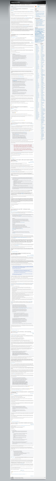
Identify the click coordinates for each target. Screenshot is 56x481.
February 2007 (37, 112)
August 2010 (37, 78)
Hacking (42, 76)
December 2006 (37, 114)
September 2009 (37, 87)
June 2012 (37, 61)
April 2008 (37, 101)
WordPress (12, 478)
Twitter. (29, 11)
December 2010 (37, 75)
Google (12, 207)
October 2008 (37, 96)
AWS (39, 30)
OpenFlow (44, 36)
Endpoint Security (43, 70)
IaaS (40, 35)
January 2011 (37, 74)
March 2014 (37, 49)
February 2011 (37, 73)
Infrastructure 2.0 (43, 83)
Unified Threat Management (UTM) (42, 128)
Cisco (43, 30)
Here (14, 109)
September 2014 (37, 48)
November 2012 (37, 57)
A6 (35, 28)
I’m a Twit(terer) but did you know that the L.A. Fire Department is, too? (19, 8)
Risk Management (17, 421)
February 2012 (37, 64)
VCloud (40, 39)
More (17, 59)
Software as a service (37, 38)
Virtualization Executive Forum (24, 425)
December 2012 (37, 56)
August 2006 (37, 117)
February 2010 (37, 83)
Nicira (40, 36)
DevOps (42, 65)
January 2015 (37, 47)
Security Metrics (42, 114)
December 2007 (37, 104)
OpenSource (20, 215)
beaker (17, 161)
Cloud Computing (39, 32)
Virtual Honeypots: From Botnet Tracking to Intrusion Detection (20, 237)
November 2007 (37, 105)
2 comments (32, 161)
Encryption (42, 69)
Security (42, 37)
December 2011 (37, 66)
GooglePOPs (22, 193)
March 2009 (37, 92)
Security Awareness (43, 110)
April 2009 (37, 91)
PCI (41, 101)
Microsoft (39, 36)
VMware (36, 42)
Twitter (39, 6)
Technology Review (43, 124)
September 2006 (37, 116)
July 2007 (37, 108)
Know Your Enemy (22, 222)
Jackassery (42, 88)
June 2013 (37, 52)
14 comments (32, 393)
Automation (42, 48)
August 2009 (37, 88)
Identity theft (42, 78)
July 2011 (37, 69)
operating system (15, 80)
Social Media (42, 118)
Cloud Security (38, 34)
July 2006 (37, 118)
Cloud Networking (38, 33)
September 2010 (37, 77)
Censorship (42, 51)
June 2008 (37, 99)
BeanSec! (42, 49)
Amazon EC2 (39, 28)
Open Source (36, 37)
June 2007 (37, 109)
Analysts (42, 46)
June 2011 (37, 70)
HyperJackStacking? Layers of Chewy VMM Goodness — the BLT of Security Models (21, 331)
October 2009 (37, 86)
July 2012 (37, 60)
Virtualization (13, 121)
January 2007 (37, 113)
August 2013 (37, 51)
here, (19, 363)
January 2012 (37, 65)
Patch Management (43, 100)
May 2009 (37, 90)
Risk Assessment (43, 108)
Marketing (42, 90)
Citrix (41, 53)
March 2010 (37, 82)
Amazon (37, 28)
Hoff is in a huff (24, 132)
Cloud (38, 31)
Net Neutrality (42, 94)
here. (14, 14)
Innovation (36, 36)
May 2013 (37, 53)
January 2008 (37, 103)
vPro (16, 376)
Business (41, 30)
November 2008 (37, 95)
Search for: (36, 8)
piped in (18, 129)
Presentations (42, 105)
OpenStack (39, 37)
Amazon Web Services (38, 29)
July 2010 (37, 79)
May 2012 (37, 62)
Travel (41, 125)
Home (11, 4)
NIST (42, 36)
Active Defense (42, 45)
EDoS (41, 68)
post (20, 125)
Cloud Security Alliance (39, 35)
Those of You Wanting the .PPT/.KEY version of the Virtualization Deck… (19, 106)
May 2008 (37, 100)
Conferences (42, 59)
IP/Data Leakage (43, 87)
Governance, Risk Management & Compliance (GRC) (43, 75)
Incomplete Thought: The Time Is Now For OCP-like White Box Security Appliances (40, 25)
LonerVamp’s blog (16, 245)
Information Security (13, 421)
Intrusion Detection (13, 251)
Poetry (42, 104)
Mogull (12, 334)
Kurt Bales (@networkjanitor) (39, 20)
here (13, 397)
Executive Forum (17, 134)
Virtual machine (40, 40)
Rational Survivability (15, 2)
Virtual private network (40, 41)
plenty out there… (19, 153)
